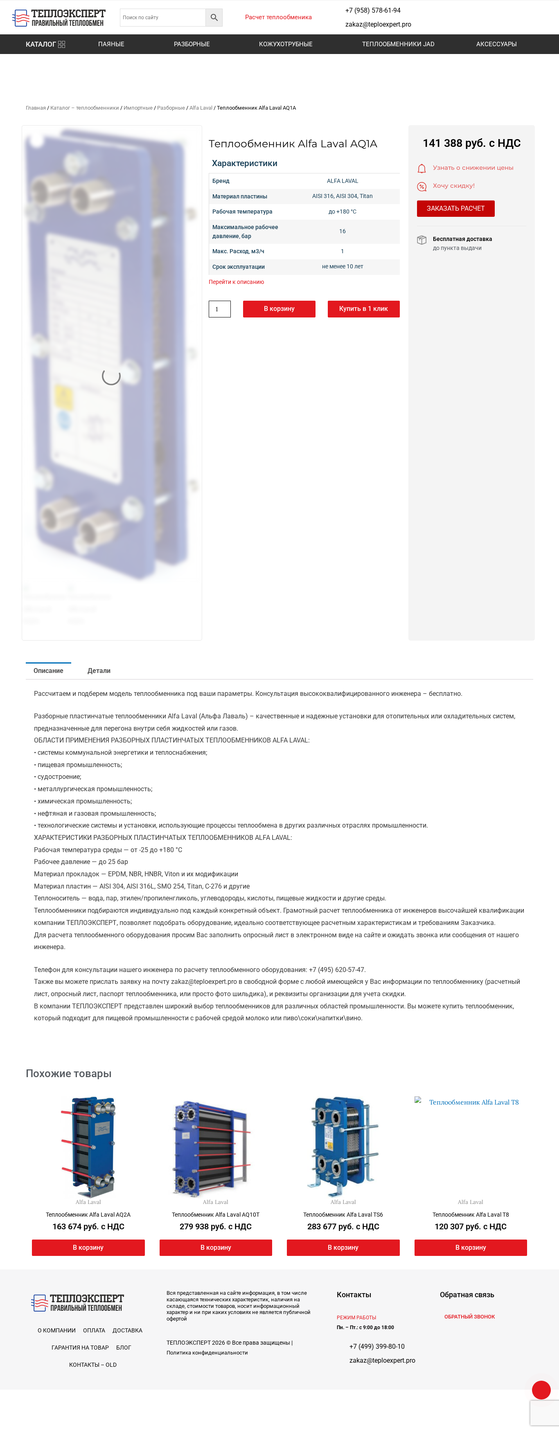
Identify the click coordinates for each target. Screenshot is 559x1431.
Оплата (94, 1330)
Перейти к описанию (236, 282)
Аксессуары (496, 44)
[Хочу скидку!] (422, 186)
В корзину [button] (88, 1247)
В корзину (279, 309)
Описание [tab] (48, 671)
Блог (123, 1347)
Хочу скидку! (454, 185)
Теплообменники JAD (398, 44)
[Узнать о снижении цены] (422, 168)
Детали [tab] (99, 671)
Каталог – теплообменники (84, 108)
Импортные (138, 108)
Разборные (192, 44)
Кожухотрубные (286, 44)
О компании (57, 1330)
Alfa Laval (200, 108)
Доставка (127, 1330)
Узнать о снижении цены (473, 167)
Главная (36, 108)
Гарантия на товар (80, 1347)
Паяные (111, 44)
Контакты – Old (93, 1364)
